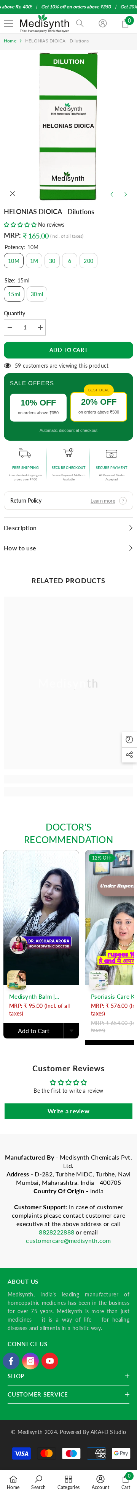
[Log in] (103, 23)
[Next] (125, 194)
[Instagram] (30, 1361)
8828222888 (57, 1232)
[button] (21, 224)
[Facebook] (11, 1361)
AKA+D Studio (108, 1432)
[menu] (8, 23)
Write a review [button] (68, 1110)
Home (10, 41)
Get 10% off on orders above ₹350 (76, 7)
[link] (68, 779)
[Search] (79, 23)
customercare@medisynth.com (68, 1240)
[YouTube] (49, 1361)
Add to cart (68, 350)
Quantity (14, 313)
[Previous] (111, 194)
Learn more (103, 501)
